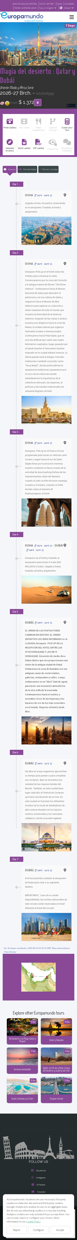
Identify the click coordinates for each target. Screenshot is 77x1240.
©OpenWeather (10, 952)
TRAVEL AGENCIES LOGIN (26, 8)
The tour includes (50, 169)
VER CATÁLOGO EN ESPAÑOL (24, 3)
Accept (60, 1230)
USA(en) (67, 8)
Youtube (41, 1191)
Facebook (41, 1170)
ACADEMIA (69, 3)
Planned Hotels (29, 169)
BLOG (59, 3)
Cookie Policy (33, 1221)
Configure (38, 1230)
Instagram (41, 1177)
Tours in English (46, 8)
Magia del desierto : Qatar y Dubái (37, 75)
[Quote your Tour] (37, 102)
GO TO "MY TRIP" (47, 3)
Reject (16, 1230)
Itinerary (11, 169)
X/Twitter (41, 1184)
